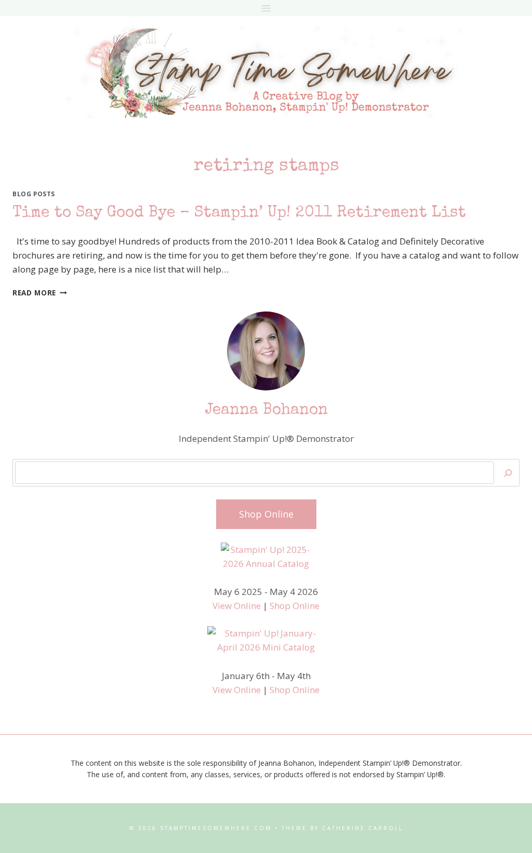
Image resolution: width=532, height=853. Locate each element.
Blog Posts (33, 193)
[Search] (508, 473)
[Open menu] (266, 8)
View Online (236, 606)
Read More (39, 292)
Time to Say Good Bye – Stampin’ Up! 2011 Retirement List (239, 213)
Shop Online (295, 606)
